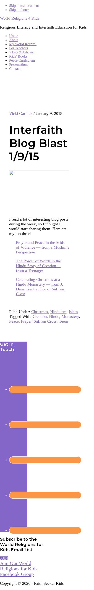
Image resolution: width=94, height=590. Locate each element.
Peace (14, 321)
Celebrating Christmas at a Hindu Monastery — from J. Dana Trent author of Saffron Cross (40, 286)
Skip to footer (19, 10)
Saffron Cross (45, 321)
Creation (40, 316)
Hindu (54, 316)
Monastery (70, 316)
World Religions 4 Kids (19, 18)
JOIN (4, 558)
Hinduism (58, 311)
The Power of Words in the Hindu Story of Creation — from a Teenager (38, 266)
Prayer (26, 321)
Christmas (39, 311)
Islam (73, 311)
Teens (63, 321)
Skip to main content (24, 6)
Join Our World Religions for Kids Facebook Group (18, 568)
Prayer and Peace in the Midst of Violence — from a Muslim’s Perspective (42, 247)
